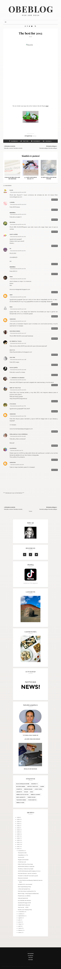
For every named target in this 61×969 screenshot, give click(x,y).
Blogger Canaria (20, 786)
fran (11, 276)
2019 (18, 832)
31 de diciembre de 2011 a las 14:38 (18, 359)
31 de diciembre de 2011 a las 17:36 (18, 416)
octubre (20, 913)
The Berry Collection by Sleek (25, 868)
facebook (30, 955)
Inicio (30, 511)
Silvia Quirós (14, 367)
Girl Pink (12, 357)
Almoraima (13, 448)
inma (11, 307)
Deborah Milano (28, 789)
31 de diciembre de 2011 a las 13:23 (18, 278)
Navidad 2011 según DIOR (24, 902)
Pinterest (36, 141)
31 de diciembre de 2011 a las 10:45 (18, 214)
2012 (18, 846)
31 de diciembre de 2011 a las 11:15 (17, 250)
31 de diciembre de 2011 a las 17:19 (18, 406)
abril (19, 926)
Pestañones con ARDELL (24, 895)
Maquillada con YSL (23, 855)
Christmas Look (22, 862)
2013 (18, 844)
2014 (18, 842)
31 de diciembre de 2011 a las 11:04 (18, 236)
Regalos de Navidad (30, 769)
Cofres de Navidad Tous (24, 889)
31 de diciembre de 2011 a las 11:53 (18, 268)
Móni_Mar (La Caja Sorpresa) (18, 434)
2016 (18, 838)
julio (19, 920)
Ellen (11, 190)
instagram (31, 953)
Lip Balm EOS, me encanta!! (25, 884)
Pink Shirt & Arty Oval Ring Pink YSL (27, 891)
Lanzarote (19, 791)
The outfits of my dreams (17, 457)
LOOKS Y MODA (38, 789)
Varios (34, 136)
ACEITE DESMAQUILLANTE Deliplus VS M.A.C (29, 871)
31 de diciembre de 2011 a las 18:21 (18, 436)
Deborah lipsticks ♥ (23, 898)
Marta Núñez (14, 234)
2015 (18, 840)
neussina (12, 222)
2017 (18, 836)
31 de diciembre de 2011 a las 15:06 (18, 369)
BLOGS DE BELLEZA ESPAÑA (22, 783)
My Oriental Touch (15, 341)
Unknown (13, 319)
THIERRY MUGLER (31, 797)
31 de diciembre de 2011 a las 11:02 (18, 224)
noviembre (21, 911)
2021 (18, 827)
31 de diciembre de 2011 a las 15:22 (18, 379)
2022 (18, 825)
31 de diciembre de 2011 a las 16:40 (18, 389)
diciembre (21, 850)
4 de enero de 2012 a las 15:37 (17, 464)
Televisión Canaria (21, 799)
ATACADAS (13, 404)
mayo (20, 924)
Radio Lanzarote (20, 797)
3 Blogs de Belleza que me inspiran (12, 178)
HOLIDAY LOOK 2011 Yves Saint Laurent (28, 875)
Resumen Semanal (23, 878)
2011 (18, 848)
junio (19, 922)
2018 (18, 834)
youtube (30, 959)
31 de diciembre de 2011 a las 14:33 (18, 343)
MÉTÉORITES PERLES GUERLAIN (26, 866)
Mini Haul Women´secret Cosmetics (27, 873)
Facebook (14, 141)
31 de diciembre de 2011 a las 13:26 (18, 296)
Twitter (25, 141)
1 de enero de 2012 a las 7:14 (16, 450)
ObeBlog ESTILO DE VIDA (22, 794)
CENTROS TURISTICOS (32, 786)
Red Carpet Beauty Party (24, 886)
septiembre (21, 915)
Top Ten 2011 (21, 857)
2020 (18, 829)
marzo (20, 928)
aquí (47, 106)
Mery (11, 294)
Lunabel (12, 202)
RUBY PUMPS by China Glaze (25, 864)
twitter (30, 957)
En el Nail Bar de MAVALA (24, 900)
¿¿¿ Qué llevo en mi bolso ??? (30, 178)
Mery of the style (15, 387)
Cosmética (19, 789)
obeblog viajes (20, 802)
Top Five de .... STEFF (23, 907)
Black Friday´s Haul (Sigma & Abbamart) (28, 893)
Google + (49, 141)
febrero (20, 930)
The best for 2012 (22, 852)
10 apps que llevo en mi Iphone (48, 178)
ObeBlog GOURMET (35, 794)
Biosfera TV (34, 783)
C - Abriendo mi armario (17, 377)
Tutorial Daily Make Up (30, 735)
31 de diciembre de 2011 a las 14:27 (18, 333)
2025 (18, 819)
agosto (20, 917)
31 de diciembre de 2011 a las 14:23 (18, 321)
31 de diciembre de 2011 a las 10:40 (18, 204)
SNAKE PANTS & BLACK (24, 905)
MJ (10, 248)
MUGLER (26, 791)
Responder (54, 199)
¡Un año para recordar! (32, 739)
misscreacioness (15, 331)
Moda (31, 791)
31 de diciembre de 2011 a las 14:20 (18, 309)
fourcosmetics (32, 799)
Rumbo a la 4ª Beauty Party (25, 909)
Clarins (42, 786)
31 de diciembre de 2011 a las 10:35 (18, 192)
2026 (18, 817)
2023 (18, 823)
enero (20, 932)
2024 (18, 821)
